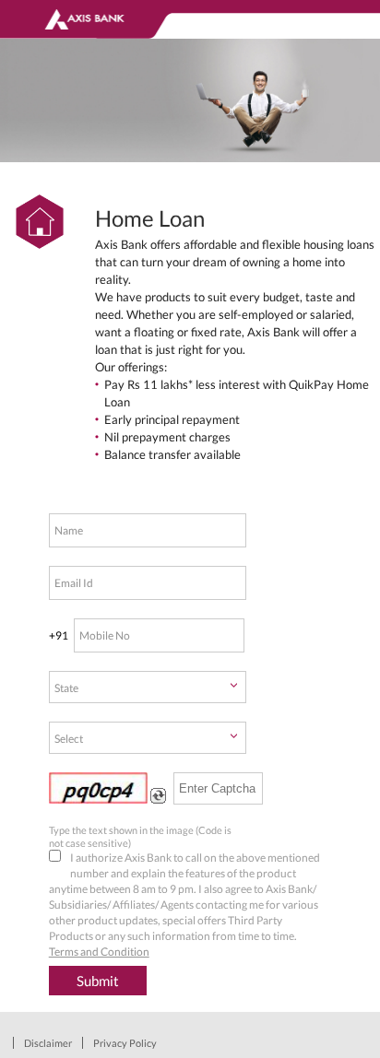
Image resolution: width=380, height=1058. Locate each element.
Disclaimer (48, 1043)
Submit (98, 980)
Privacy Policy (125, 1043)
